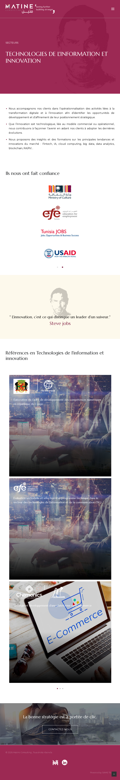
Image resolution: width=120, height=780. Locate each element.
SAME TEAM (108, 772)
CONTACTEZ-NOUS (60, 729)
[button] (57, 267)
